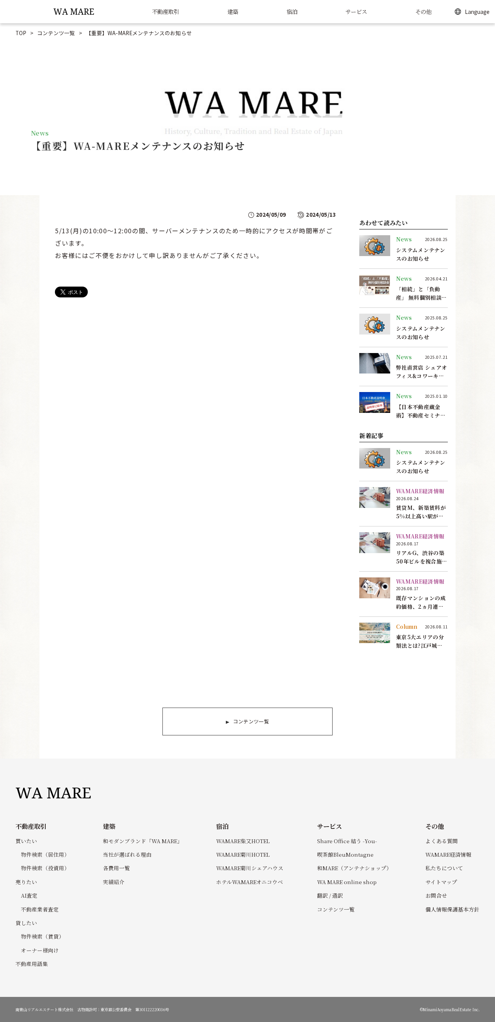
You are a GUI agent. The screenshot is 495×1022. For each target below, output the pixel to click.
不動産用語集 (31, 964)
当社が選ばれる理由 (127, 854)
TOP (20, 33)
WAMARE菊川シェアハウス (249, 868)
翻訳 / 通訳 (330, 895)
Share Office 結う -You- (347, 841)
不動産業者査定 (40, 909)
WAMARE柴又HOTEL (243, 841)
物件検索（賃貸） (42, 936)
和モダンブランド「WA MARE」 (143, 841)
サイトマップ (441, 882)
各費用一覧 (116, 868)
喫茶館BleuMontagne (345, 854)
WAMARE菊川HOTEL (243, 854)
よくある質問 (441, 841)
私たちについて (444, 868)
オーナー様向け (40, 950)
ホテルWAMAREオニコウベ (249, 882)
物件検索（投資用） (45, 868)
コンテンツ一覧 (56, 33)
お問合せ (436, 895)
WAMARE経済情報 (448, 854)
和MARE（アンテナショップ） (354, 868)
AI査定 (29, 895)
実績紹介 (114, 882)
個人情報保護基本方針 (452, 909)
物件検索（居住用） (45, 854)
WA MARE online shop (347, 882)
